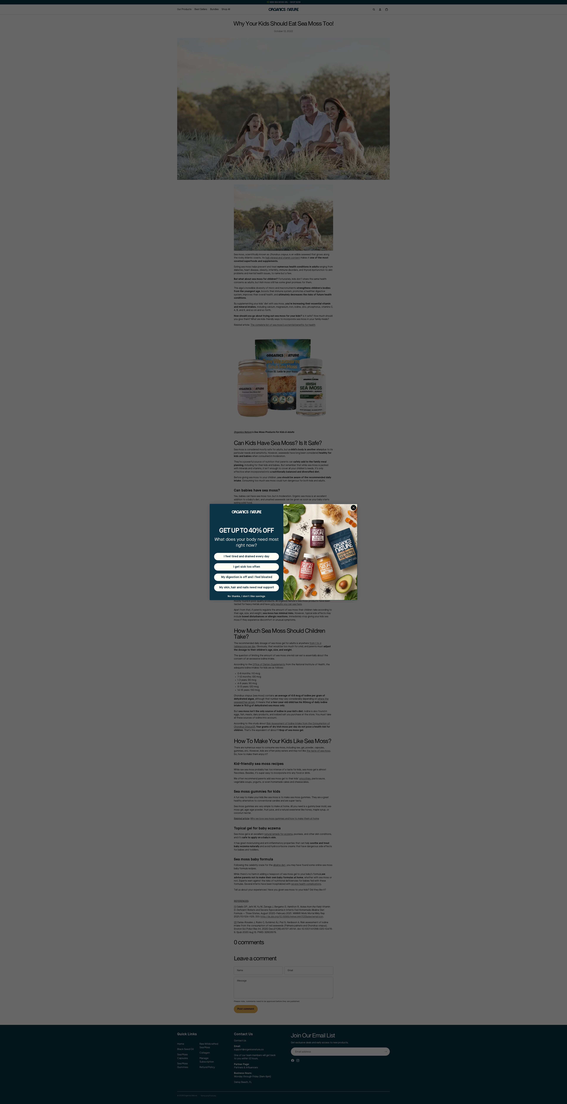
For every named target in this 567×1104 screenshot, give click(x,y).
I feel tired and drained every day (246, 556)
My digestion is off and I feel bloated (246, 577)
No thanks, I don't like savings (246, 596)
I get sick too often (246, 566)
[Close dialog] (353, 507)
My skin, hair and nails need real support (246, 587)
